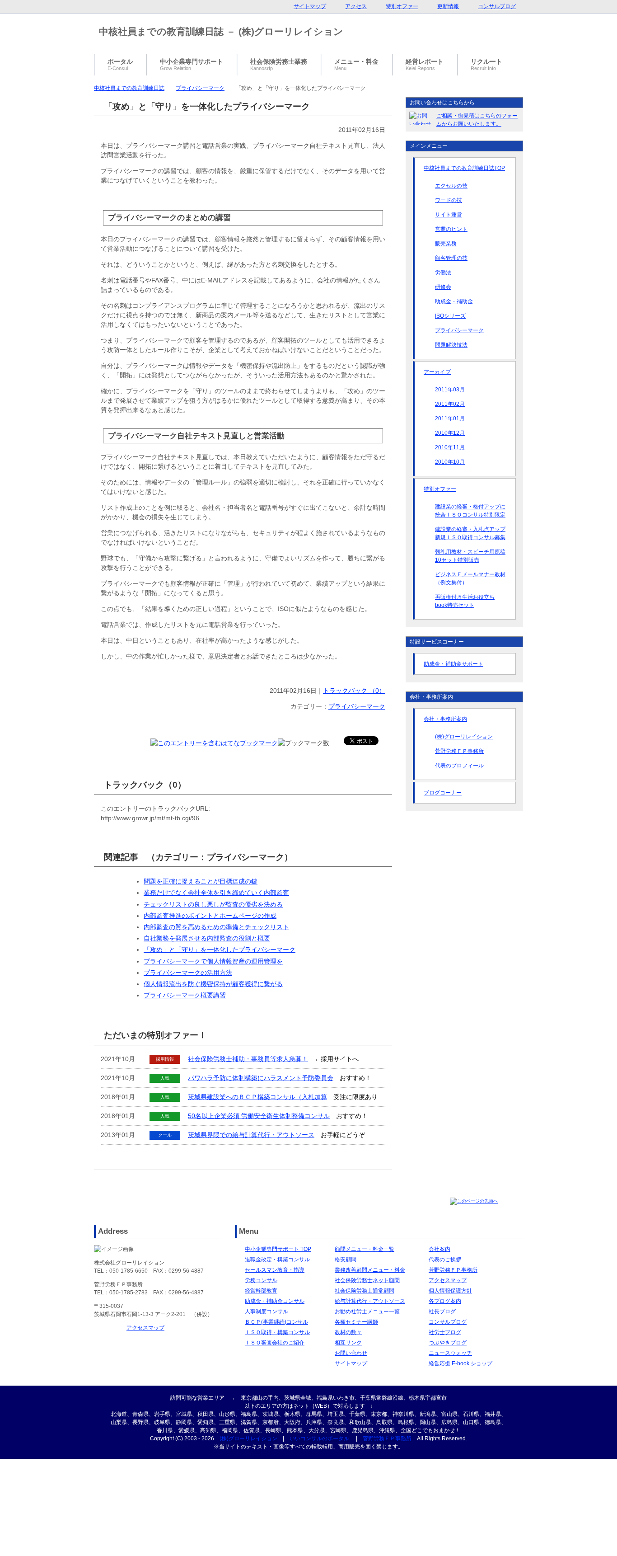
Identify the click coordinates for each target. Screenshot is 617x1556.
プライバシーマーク (200, 88)
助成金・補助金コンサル (274, 1301)
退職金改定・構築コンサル (277, 1259)
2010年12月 (450, 433)
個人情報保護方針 (450, 1291)
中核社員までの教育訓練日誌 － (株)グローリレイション (221, 31)
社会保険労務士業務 (278, 64)
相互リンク (348, 1343)
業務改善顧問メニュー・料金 (370, 1270)
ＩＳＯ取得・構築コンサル (277, 1332)
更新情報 (448, 6)
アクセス (356, 6)
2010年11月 (450, 447)
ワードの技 (448, 200)
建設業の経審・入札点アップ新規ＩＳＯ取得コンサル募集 (470, 533)
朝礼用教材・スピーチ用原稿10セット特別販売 (470, 556)
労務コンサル (261, 1280)
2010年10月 (450, 462)
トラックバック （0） (354, 690)
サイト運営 (448, 215)
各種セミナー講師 (356, 1322)
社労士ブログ (445, 1332)
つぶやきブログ (448, 1343)
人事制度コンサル (266, 1311)
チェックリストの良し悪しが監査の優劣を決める (213, 904)
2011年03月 (450, 389)
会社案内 (439, 1249)
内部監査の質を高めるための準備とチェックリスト (216, 927)
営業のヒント (451, 229)
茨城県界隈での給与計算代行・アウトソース (251, 1134)
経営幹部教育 (261, 1291)
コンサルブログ (448, 1322)
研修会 (443, 287)
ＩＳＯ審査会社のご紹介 (274, 1343)
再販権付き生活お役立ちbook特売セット (465, 601)
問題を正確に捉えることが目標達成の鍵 (200, 881)
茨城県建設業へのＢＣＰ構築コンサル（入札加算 (257, 1096)
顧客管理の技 (451, 258)
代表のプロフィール (459, 765)
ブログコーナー (443, 793)
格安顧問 (345, 1259)
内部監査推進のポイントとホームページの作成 (210, 915)
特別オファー (440, 489)
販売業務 (446, 243)
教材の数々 (348, 1332)
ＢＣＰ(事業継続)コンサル (276, 1322)
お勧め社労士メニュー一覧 (367, 1311)
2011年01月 (450, 418)
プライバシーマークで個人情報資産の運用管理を (213, 961)
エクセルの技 (451, 186)
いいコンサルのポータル (319, 1438)
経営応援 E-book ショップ (460, 1363)
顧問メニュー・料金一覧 (364, 1249)
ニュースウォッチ (450, 1353)
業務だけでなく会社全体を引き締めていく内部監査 (216, 892)
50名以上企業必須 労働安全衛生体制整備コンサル (259, 1115)
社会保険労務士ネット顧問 (367, 1280)
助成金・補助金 (454, 301)
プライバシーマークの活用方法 (188, 972)
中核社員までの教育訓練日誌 (129, 88)
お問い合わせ (351, 1353)
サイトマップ (351, 1363)
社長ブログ (442, 1311)
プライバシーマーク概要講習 (185, 995)
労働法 (443, 272)
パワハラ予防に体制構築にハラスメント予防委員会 (260, 1077)
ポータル (120, 64)
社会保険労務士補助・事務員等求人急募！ (248, 1058)
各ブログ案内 (445, 1301)
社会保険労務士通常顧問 (364, 1291)
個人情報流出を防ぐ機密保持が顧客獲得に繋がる (213, 983)
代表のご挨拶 (445, 1259)
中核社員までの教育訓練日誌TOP (464, 168)
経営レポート (425, 64)
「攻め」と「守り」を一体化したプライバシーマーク (219, 949)
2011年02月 (450, 404)
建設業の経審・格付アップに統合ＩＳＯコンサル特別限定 (470, 510)
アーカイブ (437, 372)
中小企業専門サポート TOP (278, 1249)
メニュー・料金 (356, 64)
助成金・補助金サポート (453, 664)
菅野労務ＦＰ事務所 (459, 751)
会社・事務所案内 (445, 719)
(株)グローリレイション (464, 736)
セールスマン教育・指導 (274, 1270)
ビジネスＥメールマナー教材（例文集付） (470, 578)
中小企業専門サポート (191, 64)
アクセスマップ (145, 1328)
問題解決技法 (451, 345)
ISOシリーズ (450, 316)
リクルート (486, 64)
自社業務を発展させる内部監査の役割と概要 (207, 938)
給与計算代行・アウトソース (370, 1301)
